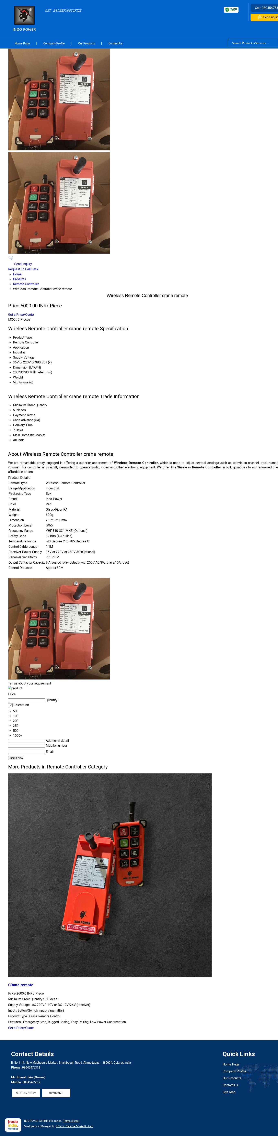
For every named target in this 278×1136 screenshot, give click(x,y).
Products (19, 279)
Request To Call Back (23, 269)
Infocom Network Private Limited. (74, 1126)
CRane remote (20, 985)
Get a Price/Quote (21, 315)
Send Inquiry (22, 264)
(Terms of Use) (71, 1120)
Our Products (86, 43)
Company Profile (54, 43)
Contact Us (115, 43)
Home (17, 274)
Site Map (229, 1092)
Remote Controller (26, 284)
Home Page (22, 43)
